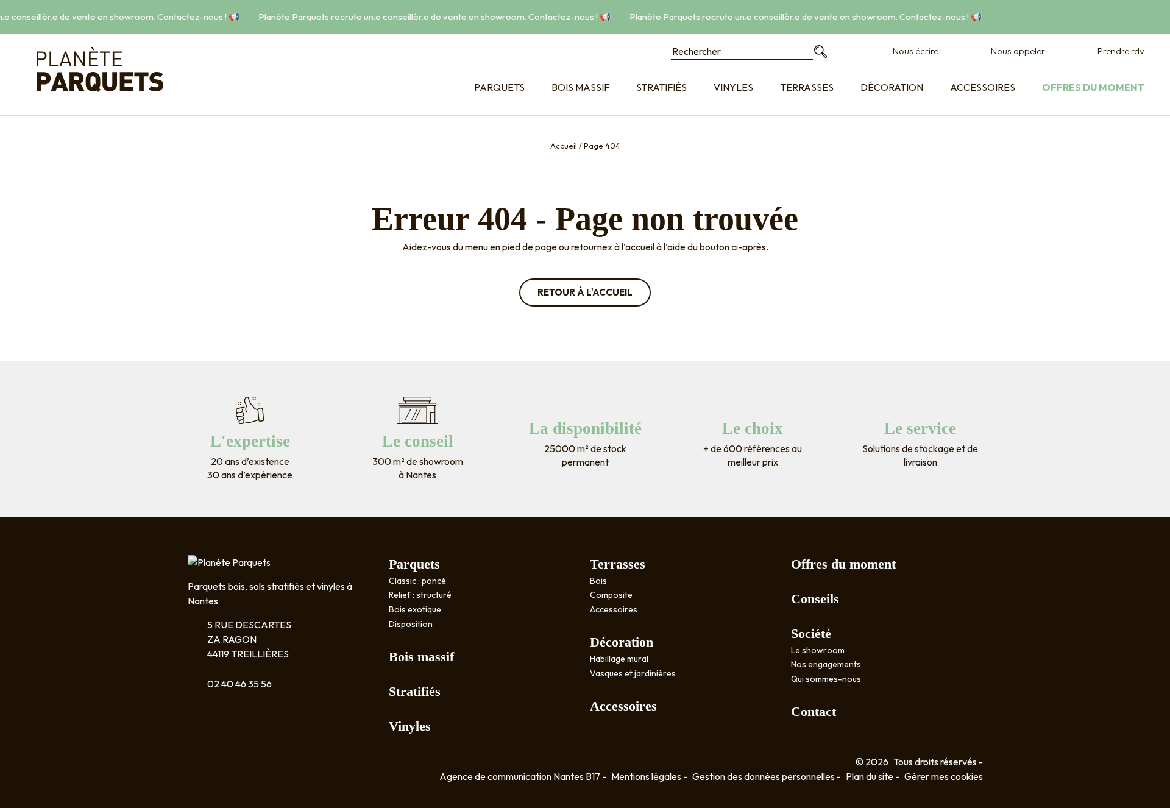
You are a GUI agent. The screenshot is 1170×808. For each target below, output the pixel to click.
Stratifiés (661, 87)
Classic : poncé (417, 580)
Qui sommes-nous (826, 678)
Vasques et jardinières (633, 673)
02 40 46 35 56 (239, 684)
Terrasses (807, 87)
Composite (611, 594)
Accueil (563, 146)
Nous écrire (915, 51)
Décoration (891, 87)
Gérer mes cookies (943, 776)
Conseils (815, 598)
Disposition (411, 623)
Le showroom (818, 650)
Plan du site (869, 776)
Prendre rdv (1120, 51)
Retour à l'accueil (585, 292)
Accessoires (982, 87)
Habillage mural (619, 658)
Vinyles (733, 87)
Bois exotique (415, 609)
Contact (813, 711)
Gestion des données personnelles (763, 776)
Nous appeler (1018, 51)
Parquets (499, 87)
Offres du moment (1093, 87)
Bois (598, 580)
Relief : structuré (420, 594)
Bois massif (580, 87)
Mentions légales (646, 776)
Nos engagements (826, 664)
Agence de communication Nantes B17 (519, 776)
